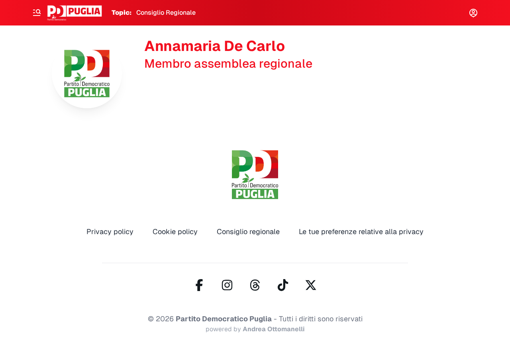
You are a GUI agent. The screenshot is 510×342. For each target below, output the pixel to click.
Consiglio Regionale (166, 12)
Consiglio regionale (248, 231)
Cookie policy (175, 231)
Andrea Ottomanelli (274, 329)
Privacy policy (109, 231)
